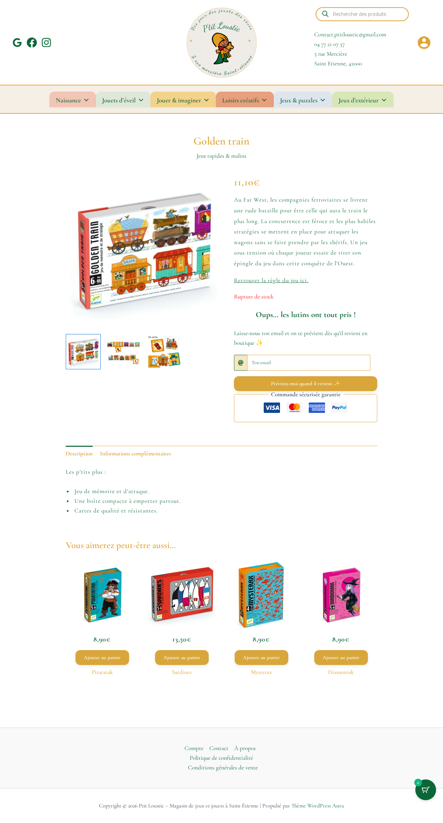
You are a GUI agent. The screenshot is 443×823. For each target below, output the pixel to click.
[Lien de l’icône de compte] (424, 42)
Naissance (68, 100)
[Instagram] (46, 42)
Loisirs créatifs (240, 100)
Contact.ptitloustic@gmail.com (350, 34)
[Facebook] (32, 42)
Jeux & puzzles (298, 100)
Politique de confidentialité (221, 757)
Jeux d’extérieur (358, 100)
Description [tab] (79, 453)
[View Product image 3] (163, 351)
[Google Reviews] (17, 42)
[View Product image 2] (123, 351)
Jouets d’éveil (119, 100)
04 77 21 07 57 (329, 44)
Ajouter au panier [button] (102, 657)
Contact (218, 748)
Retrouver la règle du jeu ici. (271, 280)
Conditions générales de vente (223, 767)
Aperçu (102, 617)
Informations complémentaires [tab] (135, 453)
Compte (194, 748)
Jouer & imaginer (179, 100)
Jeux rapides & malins (221, 155)
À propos (245, 748)
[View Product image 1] (83, 351)
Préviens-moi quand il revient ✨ (305, 383)
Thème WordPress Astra (317, 805)
